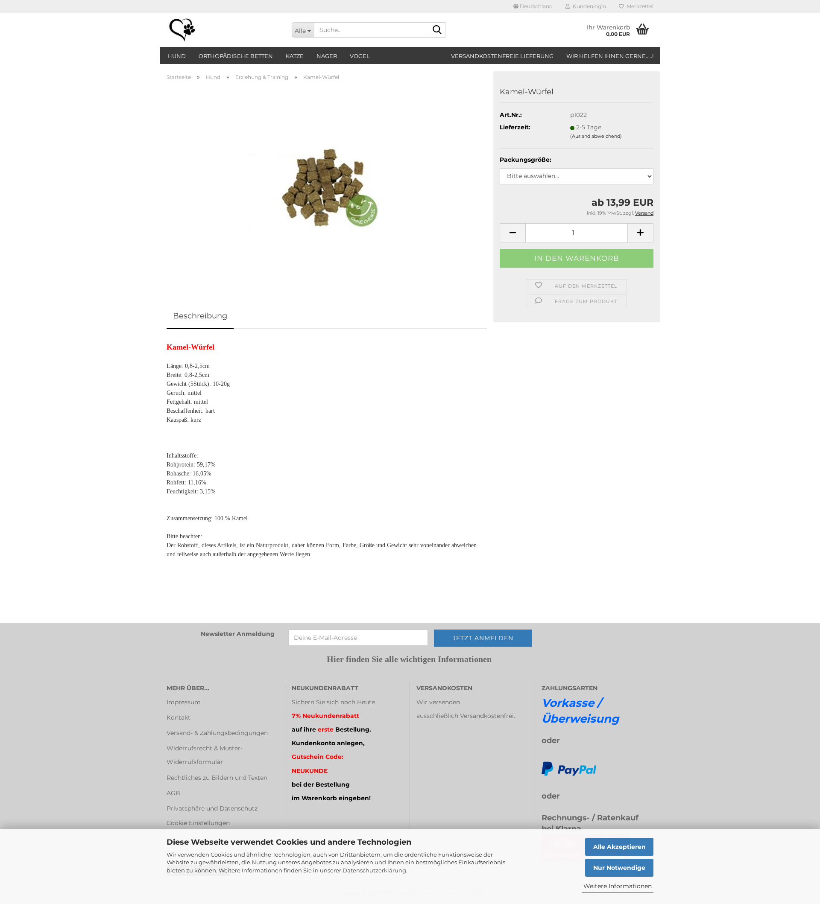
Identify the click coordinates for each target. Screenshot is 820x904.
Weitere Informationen (617, 886)
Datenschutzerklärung (374, 870)
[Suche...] (437, 30)
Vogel (360, 55)
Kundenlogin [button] (588, 6)
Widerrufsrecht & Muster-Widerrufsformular (205, 755)
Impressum (184, 702)
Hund (176, 55)
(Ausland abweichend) (596, 136)
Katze (295, 55)
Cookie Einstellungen (198, 823)
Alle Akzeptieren (619, 847)
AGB (173, 793)
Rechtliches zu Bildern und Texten (217, 778)
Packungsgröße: (525, 159)
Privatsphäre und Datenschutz (212, 808)
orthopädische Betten (236, 55)
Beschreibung (200, 316)
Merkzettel (638, 6)
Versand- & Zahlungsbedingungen (217, 733)
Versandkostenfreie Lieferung (502, 55)
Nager (326, 55)
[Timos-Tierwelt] (223, 30)
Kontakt (178, 717)
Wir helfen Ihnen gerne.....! (609, 55)
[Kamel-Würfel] (327, 183)
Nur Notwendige (619, 868)
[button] (533, 6)
